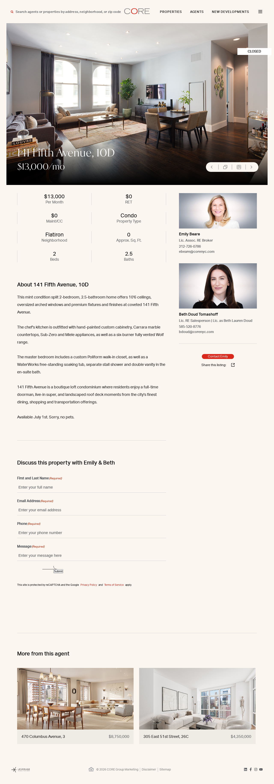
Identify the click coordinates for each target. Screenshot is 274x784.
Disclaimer (149, 769)
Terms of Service (114, 585)
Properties (171, 12)
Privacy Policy (88, 585)
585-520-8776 (190, 326)
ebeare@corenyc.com (196, 251)
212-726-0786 (190, 246)
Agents (197, 12)
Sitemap (165, 769)
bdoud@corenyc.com (196, 331)
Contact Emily (218, 356)
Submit (58, 571)
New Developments (230, 12)
